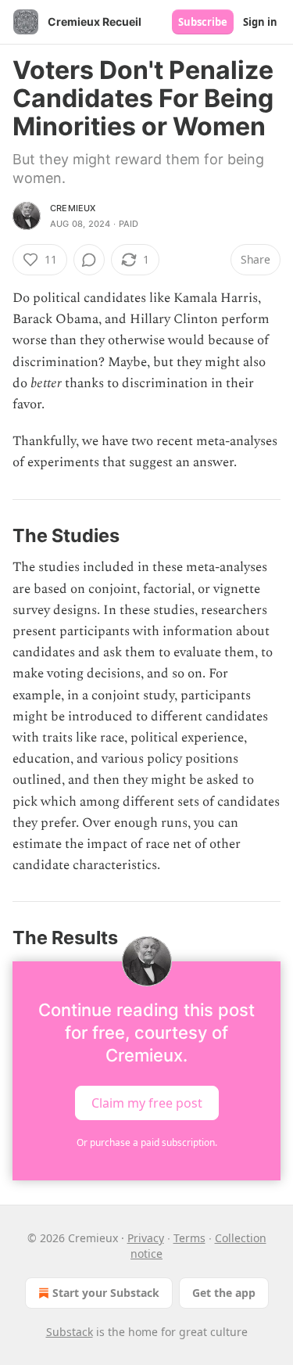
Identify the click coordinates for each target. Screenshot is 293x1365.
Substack (69, 1331)
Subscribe (202, 22)
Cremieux (73, 208)
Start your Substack (105, 1292)
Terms (189, 1237)
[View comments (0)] (89, 259)
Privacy (145, 1237)
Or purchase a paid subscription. (147, 1142)
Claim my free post (146, 1102)
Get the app (223, 1292)
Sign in (260, 22)
